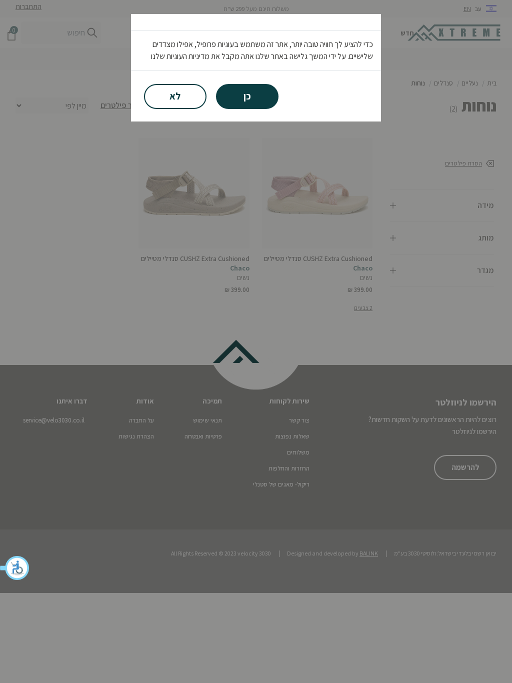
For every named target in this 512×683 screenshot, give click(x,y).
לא (175, 96)
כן (247, 96)
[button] (15, 568)
